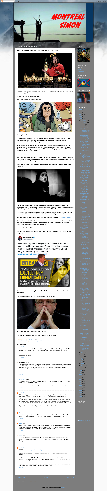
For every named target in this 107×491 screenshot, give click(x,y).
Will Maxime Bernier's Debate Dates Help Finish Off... (84, 210)
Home (45, 478)
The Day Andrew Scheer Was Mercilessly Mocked (84, 284)
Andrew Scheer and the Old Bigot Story (84, 179)
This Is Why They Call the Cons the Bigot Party (85, 174)
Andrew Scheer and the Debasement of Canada (85, 302)
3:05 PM (21, 408)
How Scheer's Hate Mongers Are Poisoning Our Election (84, 137)
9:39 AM (21, 374)
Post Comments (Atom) (30, 481)
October (83, 125)
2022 (80, 112)
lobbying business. (66, 217)
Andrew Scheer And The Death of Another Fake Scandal (85, 143)
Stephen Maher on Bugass (37, 450)
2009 (80, 390)
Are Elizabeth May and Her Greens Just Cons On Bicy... (85, 296)
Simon (20, 413)
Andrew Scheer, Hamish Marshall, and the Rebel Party (85, 309)
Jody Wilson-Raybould (35, 341)
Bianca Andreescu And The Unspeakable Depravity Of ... (85, 195)
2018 (80, 370)
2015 (80, 377)
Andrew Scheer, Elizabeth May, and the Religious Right (85, 290)
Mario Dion (44, 341)
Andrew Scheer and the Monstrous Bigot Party (85, 229)
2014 (80, 379)
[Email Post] (36, 339)
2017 (80, 372)
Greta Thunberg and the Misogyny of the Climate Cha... (85, 347)
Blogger (63, 487)
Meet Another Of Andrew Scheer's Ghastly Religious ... (84, 202)
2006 (80, 396)
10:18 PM (21, 357)
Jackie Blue (22, 347)
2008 (80, 392)
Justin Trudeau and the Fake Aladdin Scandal (85, 190)
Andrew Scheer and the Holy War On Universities (84, 235)
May (82, 359)
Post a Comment (23, 471)
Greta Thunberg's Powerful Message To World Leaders (85, 168)
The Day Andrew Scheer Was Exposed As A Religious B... (84, 149)
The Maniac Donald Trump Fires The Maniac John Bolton (84, 277)
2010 (80, 388)
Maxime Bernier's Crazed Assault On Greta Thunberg (85, 335)
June (82, 356)
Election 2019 (24, 341)
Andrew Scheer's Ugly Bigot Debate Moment (85, 241)
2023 (80, 109)
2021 (80, 114)
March (82, 363)
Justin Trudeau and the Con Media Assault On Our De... (84, 184)
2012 (80, 383)
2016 (80, 374)
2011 (80, 385)
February (83, 365)
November (84, 122)
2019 (80, 118)
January (83, 367)
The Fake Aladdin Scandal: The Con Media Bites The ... (85, 162)
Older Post (70, 478)
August (83, 352)
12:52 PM (21, 430)
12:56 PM (21, 443)
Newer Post (21, 478)
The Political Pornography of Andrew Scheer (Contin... (85, 321)
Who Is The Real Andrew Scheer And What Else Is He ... (85, 131)
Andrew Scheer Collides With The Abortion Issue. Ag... (84, 253)
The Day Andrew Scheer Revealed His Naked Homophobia (84, 222)
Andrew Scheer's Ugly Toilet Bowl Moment (85, 216)
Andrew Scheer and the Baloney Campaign (85, 258)
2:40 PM (21, 467)
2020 (80, 116)
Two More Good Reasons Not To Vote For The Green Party (85, 264)
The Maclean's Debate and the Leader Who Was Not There (85, 246)
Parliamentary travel (53, 341)
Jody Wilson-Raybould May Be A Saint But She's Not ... (84, 270)
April (82, 361)
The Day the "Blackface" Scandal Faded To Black (85, 156)
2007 (80, 394)
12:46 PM (21, 418)
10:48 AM (21, 388)
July (82, 354)
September (84, 127)
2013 (80, 381)
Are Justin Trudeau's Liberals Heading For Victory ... (84, 328)
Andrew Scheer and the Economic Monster (84, 315)
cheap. (38, 135)
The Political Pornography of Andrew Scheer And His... (85, 341)
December (84, 120)
